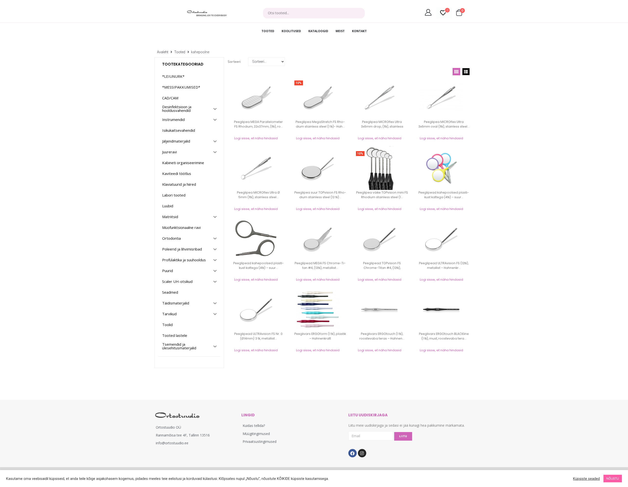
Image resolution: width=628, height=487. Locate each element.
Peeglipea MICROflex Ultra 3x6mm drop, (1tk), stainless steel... (382, 126)
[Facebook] (352, 453)
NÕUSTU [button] (612, 478)
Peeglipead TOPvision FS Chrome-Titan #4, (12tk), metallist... (382, 268)
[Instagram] (362, 453)
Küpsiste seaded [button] (586, 478)
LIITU (403, 436)
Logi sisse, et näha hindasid (256, 138)
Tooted (179, 52)
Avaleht (162, 52)
